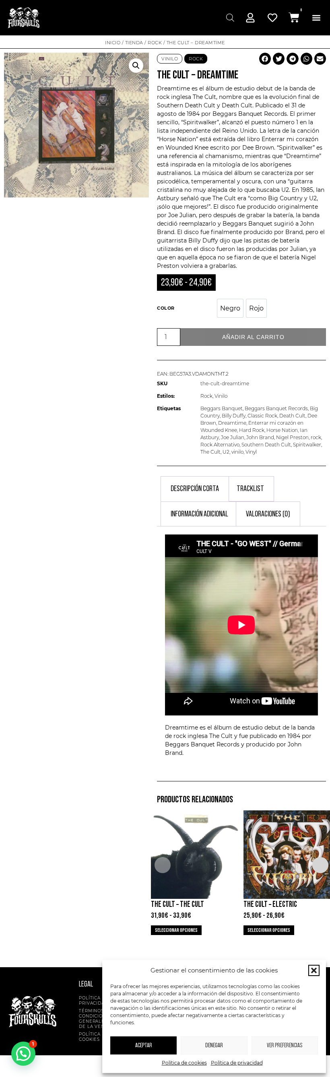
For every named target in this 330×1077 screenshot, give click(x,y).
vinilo (237, 452)
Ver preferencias (284, 1045)
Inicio (112, 42)
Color (166, 308)
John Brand (260, 437)
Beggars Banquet (221, 408)
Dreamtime (232, 423)
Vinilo (169, 59)
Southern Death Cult (266, 445)
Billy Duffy (233, 416)
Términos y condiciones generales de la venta (95, 1018)
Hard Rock (251, 430)
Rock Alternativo (219, 445)
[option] (230, 308)
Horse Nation (282, 430)
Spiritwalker (307, 445)
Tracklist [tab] (250, 489)
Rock (155, 42)
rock (316, 437)
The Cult (204, 97)
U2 (226, 452)
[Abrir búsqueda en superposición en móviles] (229, 17)
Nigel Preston (292, 437)
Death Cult (292, 416)
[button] (314, 970)
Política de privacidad (237, 1063)
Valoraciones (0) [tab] (268, 514)
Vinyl (251, 452)
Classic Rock (262, 416)
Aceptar (143, 1045)
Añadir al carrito (253, 337)
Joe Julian (232, 437)
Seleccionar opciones (176, 930)
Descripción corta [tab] (195, 489)
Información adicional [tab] (199, 514)
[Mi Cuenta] (250, 18)
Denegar (214, 1045)
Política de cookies (184, 1063)
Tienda (134, 42)
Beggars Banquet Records (276, 408)
